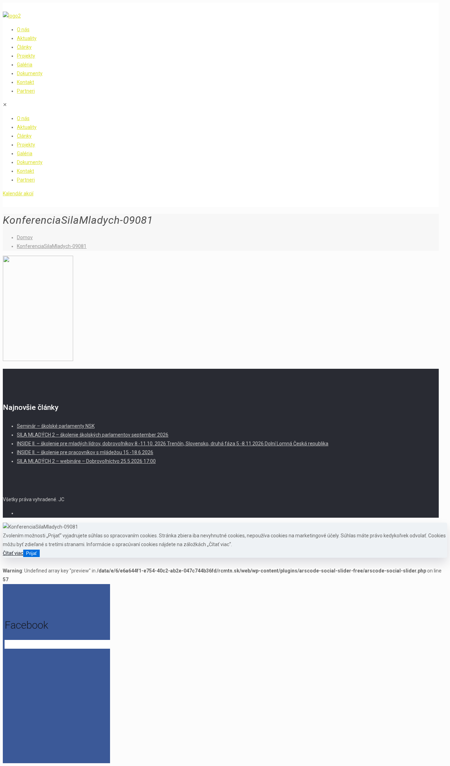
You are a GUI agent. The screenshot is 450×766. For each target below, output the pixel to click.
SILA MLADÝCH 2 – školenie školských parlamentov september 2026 (92, 435)
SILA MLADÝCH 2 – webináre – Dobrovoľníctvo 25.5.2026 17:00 (86, 461)
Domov (25, 237)
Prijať (31, 553)
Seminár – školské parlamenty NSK (56, 426)
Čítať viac (13, 553)
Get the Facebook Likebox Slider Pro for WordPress (53, 644)
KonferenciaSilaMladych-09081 (51, 246)
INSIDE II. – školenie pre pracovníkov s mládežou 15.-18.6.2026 (85, 452)
